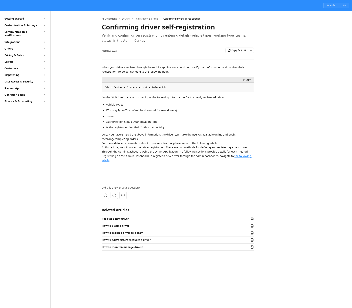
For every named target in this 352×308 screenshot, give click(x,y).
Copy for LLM (239, 50)
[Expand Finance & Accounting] (44, 101)
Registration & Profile (146, 18)
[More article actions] (251, 50)
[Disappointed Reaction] (105, 195)
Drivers (126, 18)
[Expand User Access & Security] (44, 81)
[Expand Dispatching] (44, 75)
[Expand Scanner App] (44, 88)
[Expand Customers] (44, 68)
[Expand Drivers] (44, 61)
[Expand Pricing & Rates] (44, 55)
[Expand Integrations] (44, 42)
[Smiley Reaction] (123, 195)
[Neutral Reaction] (114, 195)
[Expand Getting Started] (44, 18)
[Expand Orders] (44, 48)
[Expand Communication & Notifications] (44, 31)
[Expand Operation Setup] (44, 94)
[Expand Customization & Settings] (44, 25)
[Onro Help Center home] (3, 5)
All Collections (109, 18)
